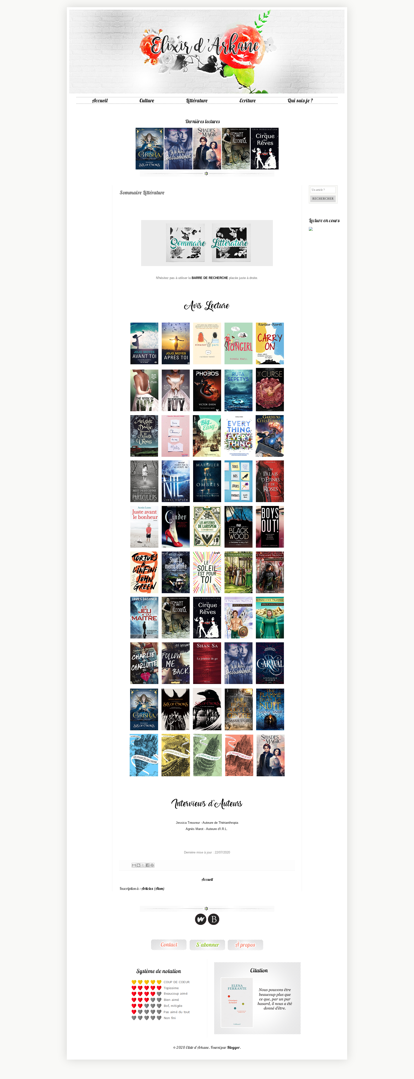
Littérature (196, 100)
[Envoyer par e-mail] (134, 865)
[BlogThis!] (138, 865)
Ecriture (247, 100)
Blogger (233, 1047)
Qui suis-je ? (300, 100)
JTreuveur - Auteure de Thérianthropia (207, 822)
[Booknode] (213, 924)
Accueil (100, 100)
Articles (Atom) (153, 888)
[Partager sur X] (143, 865)
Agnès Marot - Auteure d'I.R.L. (207, 829)
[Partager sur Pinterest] (152, 865)
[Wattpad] (201, 924)
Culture (146, 100)
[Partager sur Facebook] (147, 865)
